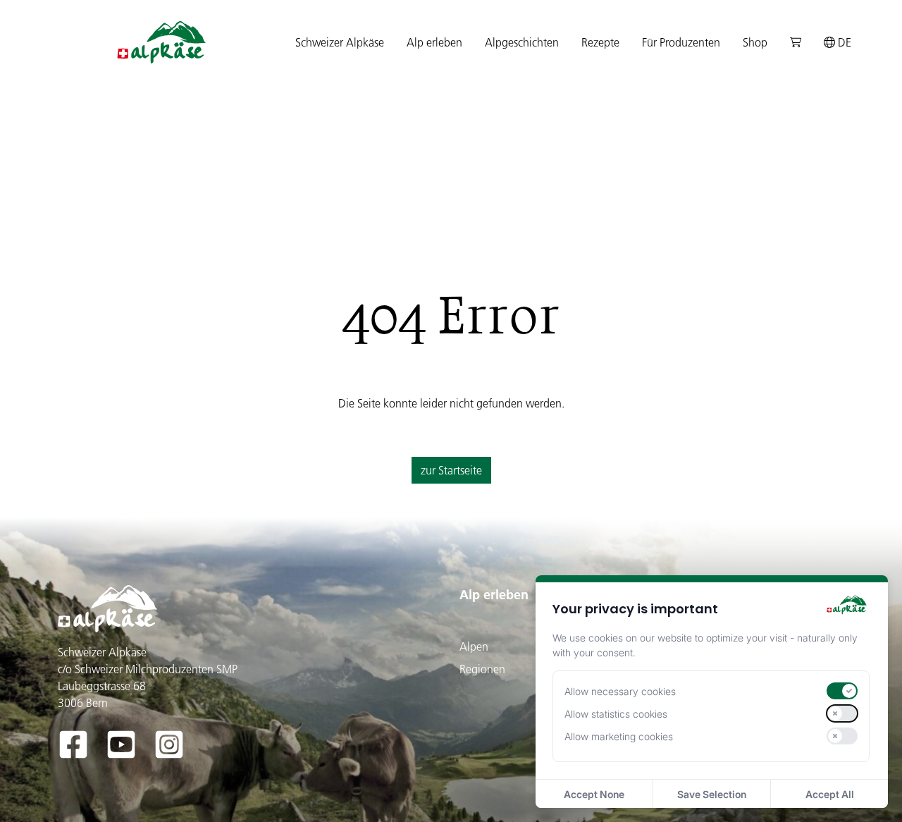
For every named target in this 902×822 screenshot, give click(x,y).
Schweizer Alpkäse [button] (339, 42)
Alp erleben (494, 595)
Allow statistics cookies (615, 714)
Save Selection (711, 794)
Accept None (594, 794)
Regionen (482, 669)
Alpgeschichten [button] (522, 42)
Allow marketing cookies (618, 736)
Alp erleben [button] (434, 42)
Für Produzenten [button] (681, 42)
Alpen (473, 646)
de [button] (843, 42)
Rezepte (600, 42)
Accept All (829, 794)
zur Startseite (451, 470)
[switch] (842, 690)
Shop (755, 42)
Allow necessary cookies (620, 691)
